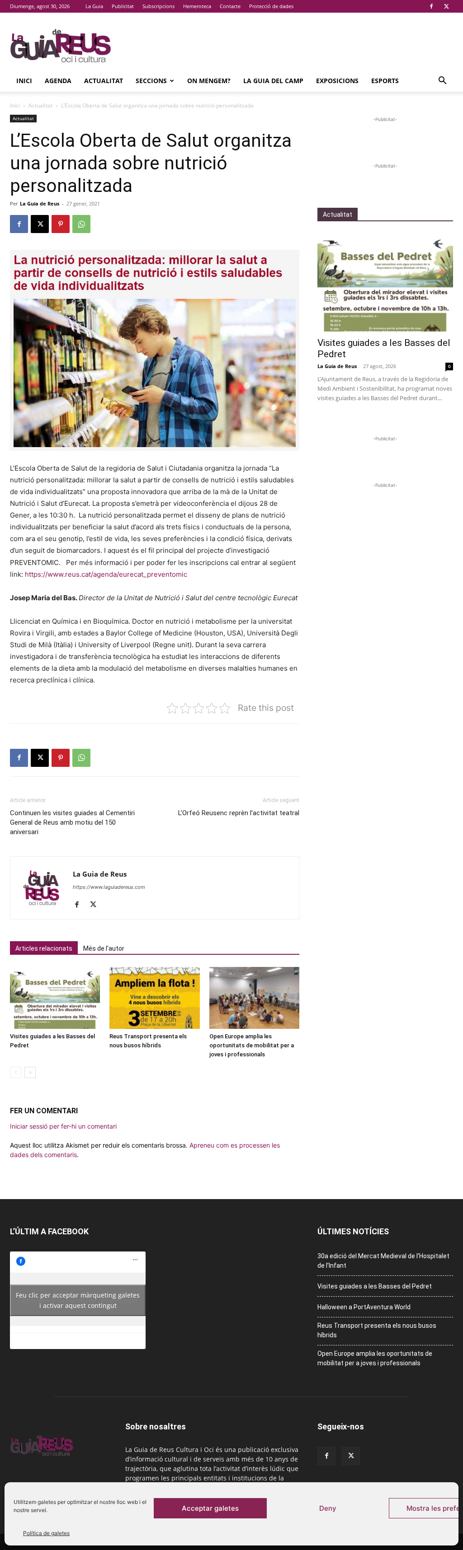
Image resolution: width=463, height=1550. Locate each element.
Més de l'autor (103, 948)
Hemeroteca (197, 6)
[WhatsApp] (81, 224)
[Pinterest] (61, 224)
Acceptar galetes (210, 1508)
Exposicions (337, 80)
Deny (327, 1508)
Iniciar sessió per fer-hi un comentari (63, 1126)
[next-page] (30, 1072)
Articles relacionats (43, 948)
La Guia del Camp (273, 80)
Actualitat (103, 80)
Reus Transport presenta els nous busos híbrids (376, 1330)
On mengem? (209, 80)
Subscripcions (158, 6)
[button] (442, 81)
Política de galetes (46, 1533)
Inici (24, 80)
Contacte (230, 6)
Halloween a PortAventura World (364, 1307)
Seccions (151, 80)
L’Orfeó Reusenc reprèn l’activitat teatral (238, 813)
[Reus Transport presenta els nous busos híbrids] (154, 998)
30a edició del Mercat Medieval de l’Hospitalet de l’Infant (383, 1260)
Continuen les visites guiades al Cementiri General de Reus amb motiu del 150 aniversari (72, 822)
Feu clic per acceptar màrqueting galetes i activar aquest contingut (78, 1300)
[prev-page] (15, 1072)
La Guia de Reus (39, 203)
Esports (385, 80)
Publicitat (123, 6)
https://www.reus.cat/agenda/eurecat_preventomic (106, 574)
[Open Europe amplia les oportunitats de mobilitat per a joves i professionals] (254, 998)
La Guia (94, 6)
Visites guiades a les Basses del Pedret (374, 1286)
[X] (446, 6)
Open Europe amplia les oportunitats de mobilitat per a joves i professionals (251, 1045)
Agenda (58, 80)
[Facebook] (431, 6)
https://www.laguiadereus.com (109, 887)
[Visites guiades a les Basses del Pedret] (55, 998)
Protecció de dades (271, 6)
